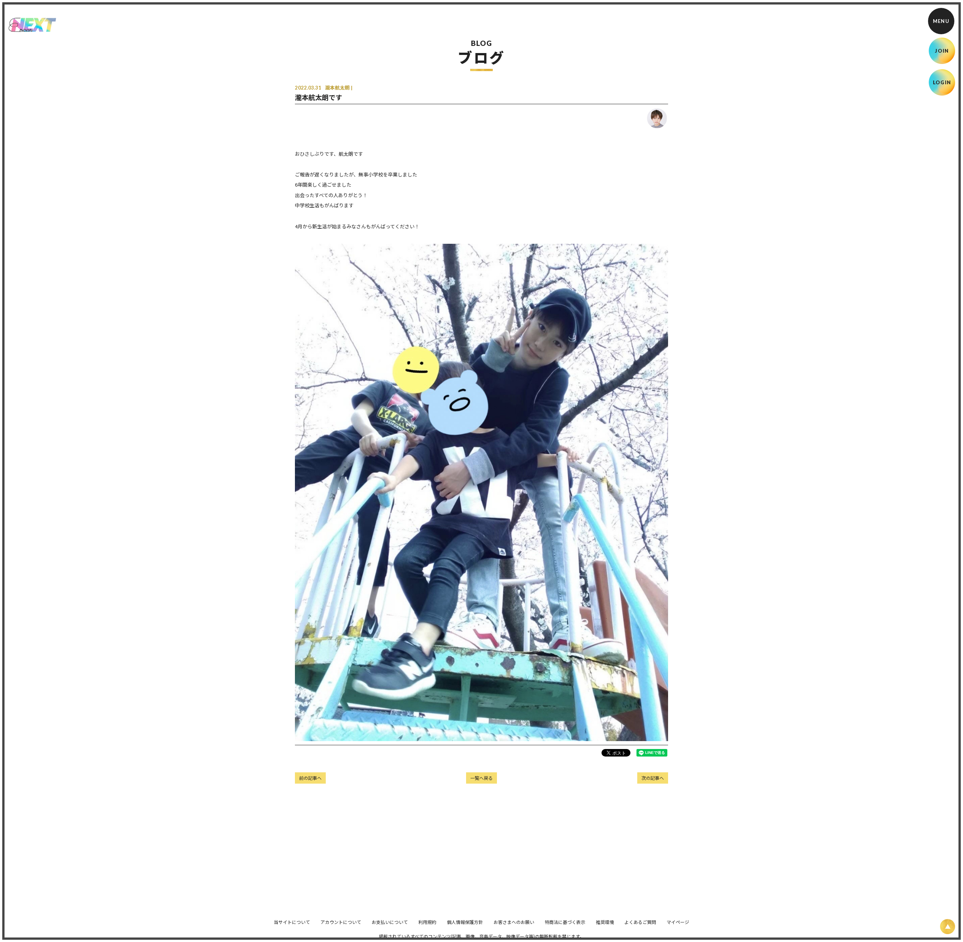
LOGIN (942, 82)
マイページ (678, 922)
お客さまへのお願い (514, 922)
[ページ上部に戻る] (947, 926)
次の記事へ (652, 778)
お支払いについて (390, 922)
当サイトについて (292, 922)
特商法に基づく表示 (565, 922)
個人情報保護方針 (465, 922)
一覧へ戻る (481, 778)
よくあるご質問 (640, 922)
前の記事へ (310, 778)
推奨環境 (605, 922)
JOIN (942, 51)
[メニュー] (941, 21)
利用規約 (427, 922)
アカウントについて (340, 922)
